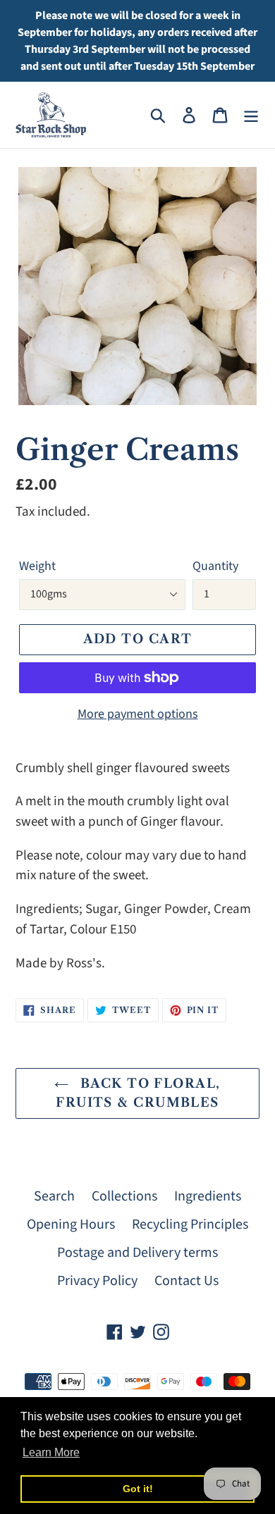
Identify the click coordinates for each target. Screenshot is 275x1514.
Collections (124, 1196)
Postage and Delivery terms (137, 1252)
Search (54, 1196)
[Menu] (251, 114)
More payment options (138, 714)
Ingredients (207, 1196)
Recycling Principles (190, 1224)
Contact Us (186, 1281)
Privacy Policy (97, 1281)
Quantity (215, 566)
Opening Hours (71, 1224)
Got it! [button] (138, 1488)
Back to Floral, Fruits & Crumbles (138, 1093)
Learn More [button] (51, 1452)
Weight (37, 566)
